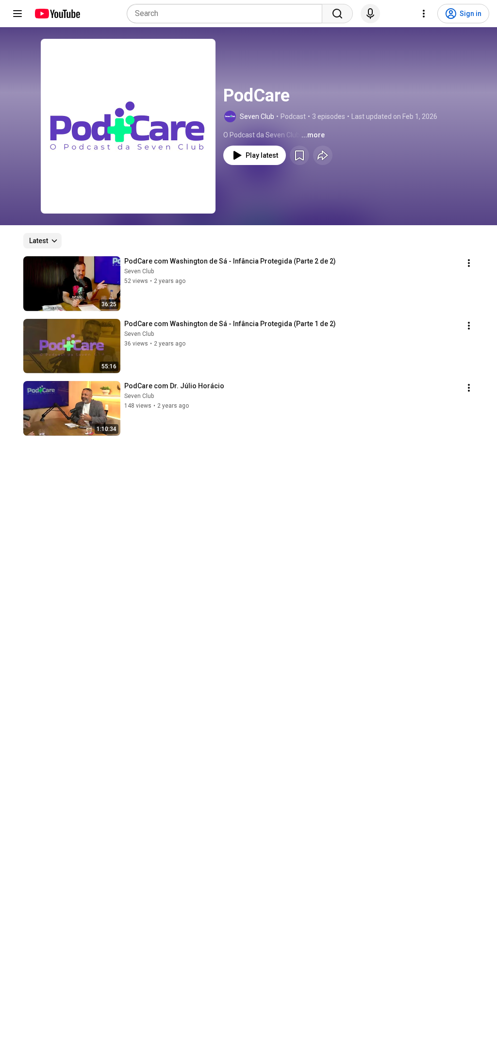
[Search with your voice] (370, 13)
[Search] (337, 13)
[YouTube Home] (57, 13)
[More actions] (469, 263)
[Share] (322, 155)
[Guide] (17, 13)
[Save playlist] (299, 155)
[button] (128, 126)
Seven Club (257, 116)
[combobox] (227, 13)
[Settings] (424, 13)
